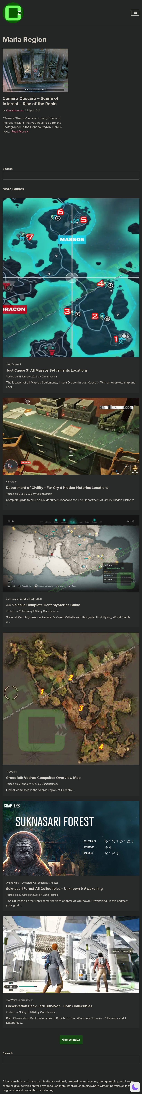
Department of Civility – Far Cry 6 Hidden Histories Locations (57, 488)
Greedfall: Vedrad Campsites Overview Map (43, 778)
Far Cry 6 (11, 481)
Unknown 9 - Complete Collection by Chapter (32, 882)
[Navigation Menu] (135, 13)
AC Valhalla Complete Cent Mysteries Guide (43, 605)
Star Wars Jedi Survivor (19, 999)
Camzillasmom (14, 110)
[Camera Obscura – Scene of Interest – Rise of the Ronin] (35, 70)
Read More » (19, 131)
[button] (135, 1087)
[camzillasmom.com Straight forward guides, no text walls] (13, 12)
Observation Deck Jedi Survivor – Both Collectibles (49, 1006)
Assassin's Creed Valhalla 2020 (24, 599)
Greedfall (11, 771)
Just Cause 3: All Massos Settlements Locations (47, 370)
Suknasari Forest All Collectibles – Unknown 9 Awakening (54, 889)
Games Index (71, 1039)
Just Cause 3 (13, 364)
